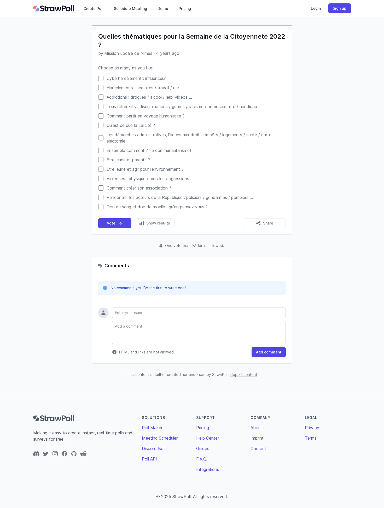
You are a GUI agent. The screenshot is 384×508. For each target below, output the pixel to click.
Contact (258, 448)
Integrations (207, 469)
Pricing (185, 8)
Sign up (339, 8)
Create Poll (93, 8)
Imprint (257, 438)
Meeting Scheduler (160, 438)
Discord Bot (153, 448)
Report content (243, 374)
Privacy (312, 427)
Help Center (207, 438)
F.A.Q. (201, 459)
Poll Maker (152, 427)
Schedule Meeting (130, 8)
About (256, 427)
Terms (311, 438)
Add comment (268, 352)
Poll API (149, 459)
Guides (202, 448)
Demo (163, 8)
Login (316, 8)
